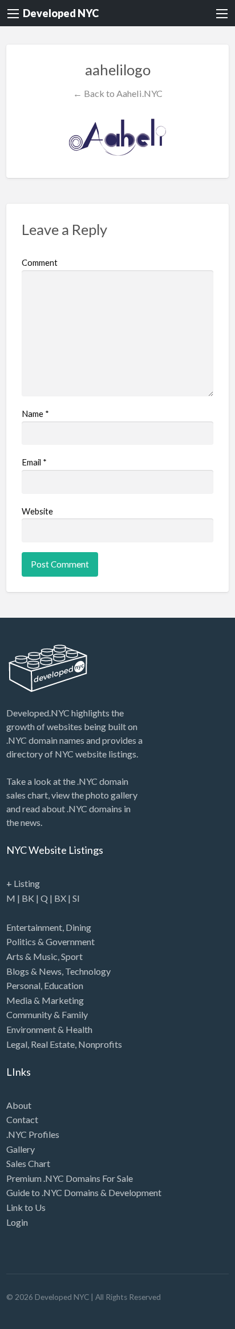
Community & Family (47, 1014)
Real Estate (53, 1044)
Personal (23, 985)
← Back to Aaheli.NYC (118, 93)
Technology (88, 971)
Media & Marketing (45, 1000)
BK (28, 898)
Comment (40, 262)
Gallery (20, 1149)
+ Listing (23, 883)
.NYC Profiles (32, 1134)
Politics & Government (50, 941)
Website (37, 511)
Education (63, 985)
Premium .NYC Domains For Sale (69, 1178)
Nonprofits (100, 1044)
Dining (78, 927)
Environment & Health (49, 1029)
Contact (22, 1119)
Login (17, 1222)
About (18, 1105)
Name (35, 413)
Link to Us (26, 1207)
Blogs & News (34, 971)
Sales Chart (28, 1163)
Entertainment (34, 927)
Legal (16, 1044)
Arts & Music (32, 956)
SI (76, 898)
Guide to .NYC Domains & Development (83, 1192)
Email (34, 462)
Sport (72, 956)
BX (60, 898)
